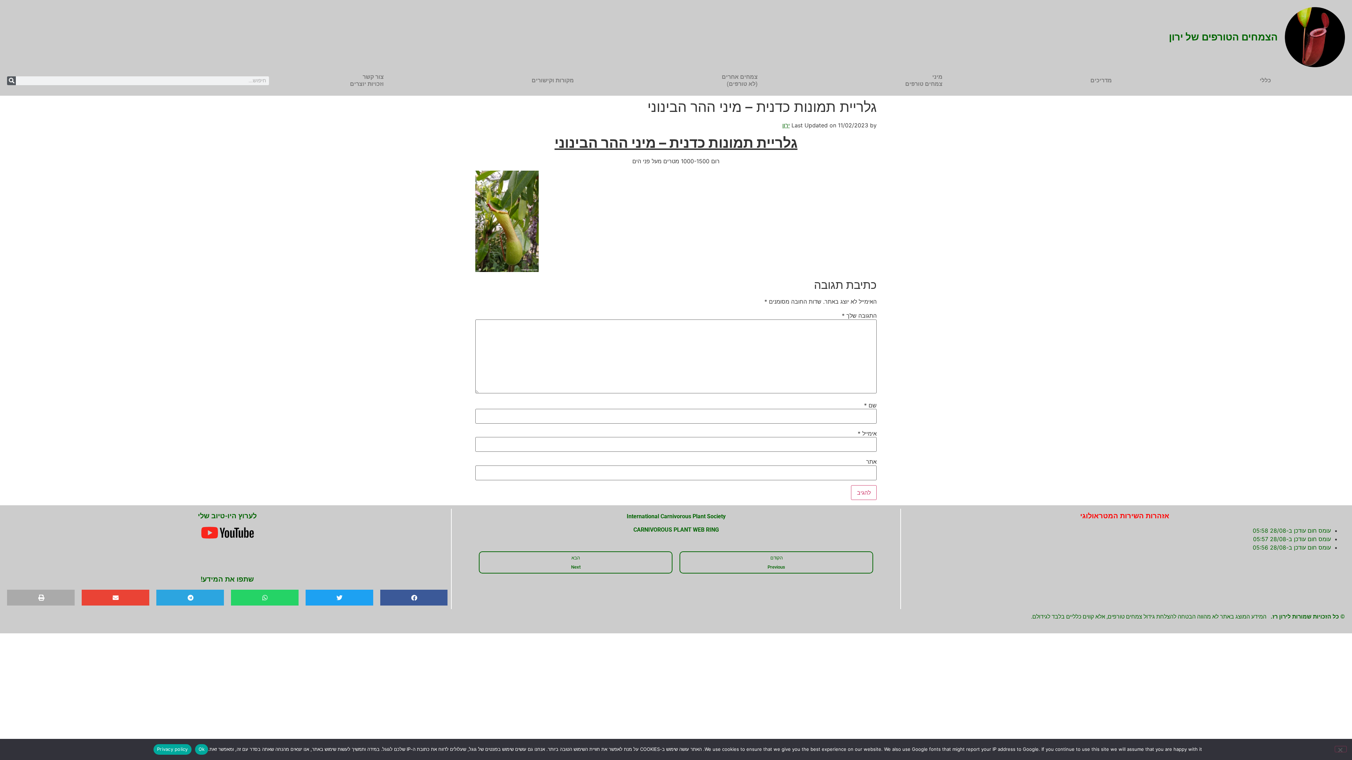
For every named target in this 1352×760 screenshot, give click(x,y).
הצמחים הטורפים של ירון (1223, 37)
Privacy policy (172, 749)
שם (870, 405)
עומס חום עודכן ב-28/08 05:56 (1292, 547)
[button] (414, 598)
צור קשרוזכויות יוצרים (367, 80)
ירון (786, 125)
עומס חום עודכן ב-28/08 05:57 (1292, 539)
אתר (871, 461)
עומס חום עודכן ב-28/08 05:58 (1292, 530)
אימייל (867, 433)
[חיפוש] (11, 80)
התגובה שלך (859, 315)
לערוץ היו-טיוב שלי (227, 516)
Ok (202, 749)
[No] (1341, 749)
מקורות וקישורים (553, 80)
